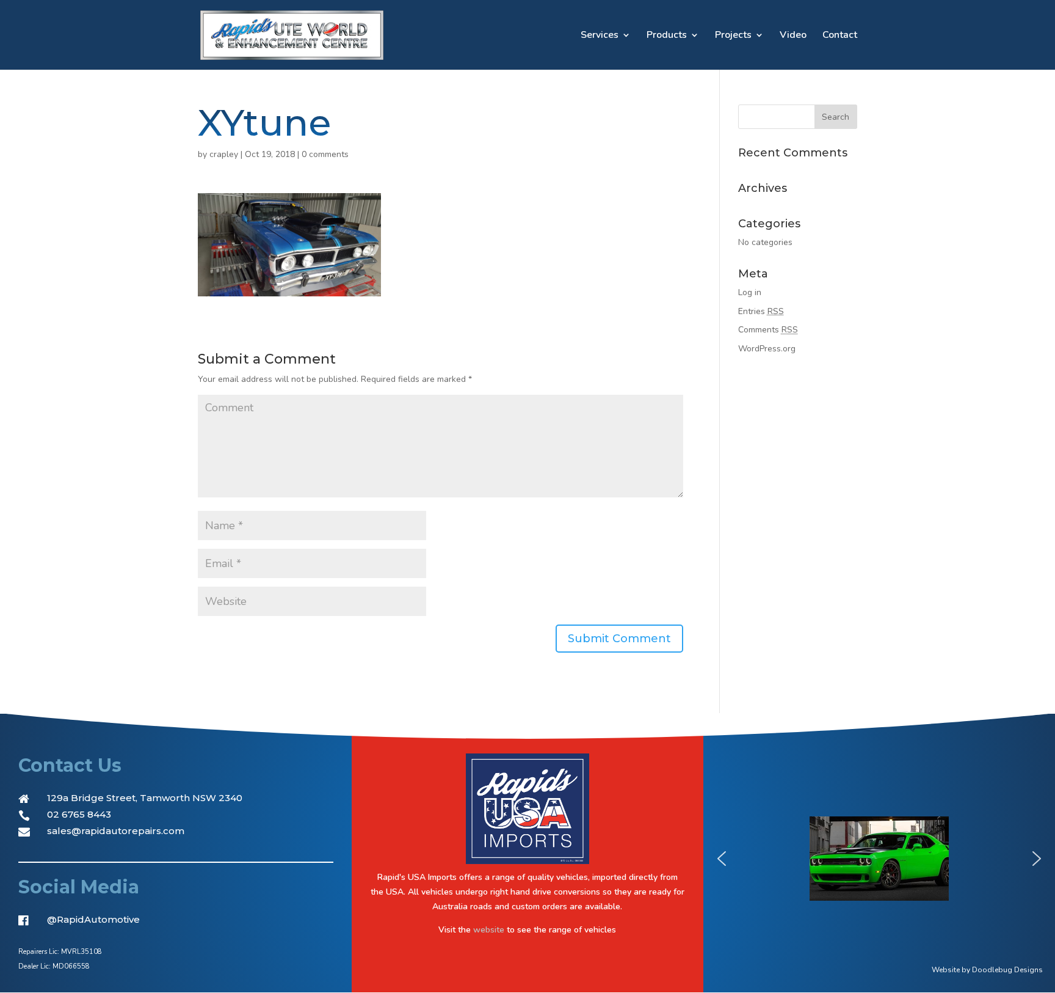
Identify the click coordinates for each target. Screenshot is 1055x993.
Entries (761, 311)
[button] (721, 858)
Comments (768, 329)
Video (793, 36)
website (488, 930)
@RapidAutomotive (93, 919)
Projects (733, 36)
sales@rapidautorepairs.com (115, 831)
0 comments (325, 154)
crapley (223, 154)
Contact (839, 36)
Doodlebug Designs (1007, 970)
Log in (749, 292)
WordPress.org (767, 348)
